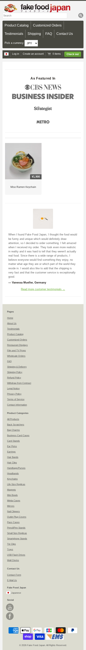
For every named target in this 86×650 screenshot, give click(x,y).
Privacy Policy (14, 394)
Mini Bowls (12, 495)
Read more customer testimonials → (43, 289)
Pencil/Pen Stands (16, 527)
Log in (15, 53)
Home (10, 318)
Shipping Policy (14, 372)
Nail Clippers (13, 511)
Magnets (11, 489)
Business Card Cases (18, 435)
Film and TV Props (16, 350)
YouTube (10, 607)
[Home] (43, 8)
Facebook (10, 616)
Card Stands (13, 441)
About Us (11, 323)
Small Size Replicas (17, 533)
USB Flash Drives (16, 555)
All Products (13, 419)
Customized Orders (47, 25)
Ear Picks (12, 446)
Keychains (12, 479)
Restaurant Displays (17, 345)
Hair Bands (12, 457)
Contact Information (17, 404)
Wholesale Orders (16, 356)
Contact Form (14, 575)
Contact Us (64, 33)
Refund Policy (14, 377)
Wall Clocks (13, 560)
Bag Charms (13, 430)
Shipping (34, 33)
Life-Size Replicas (16, 484)
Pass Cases (13, 522)
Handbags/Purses (16, 468)
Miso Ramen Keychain (23, 187)
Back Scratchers (15, 424)
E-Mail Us (12, 580)
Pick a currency (14, 42)
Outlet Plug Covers (16, 517)
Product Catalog (17, 25)
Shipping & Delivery (17, 366)
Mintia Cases (13, 500)
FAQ (48, 33)
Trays (10, 549)
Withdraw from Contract (19, 383)
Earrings (11, 451)
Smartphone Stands (17, 538)
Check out (73, 54)
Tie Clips (11, 544)
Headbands (13, 473)
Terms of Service (15, 399)
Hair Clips (12, 462)
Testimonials (14, 33)
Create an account (33, 53)
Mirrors (10, 506)
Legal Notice (13, 388)
